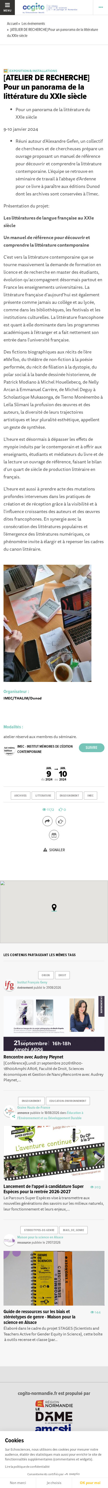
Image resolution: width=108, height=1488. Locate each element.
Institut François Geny (32, 982)
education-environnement (67, 1101)
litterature (43, 796)
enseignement (69, 796)
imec (90, 796)
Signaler (56, 850)
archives (20, 796)
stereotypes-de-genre (39, 1230)
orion (46, 975)
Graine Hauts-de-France (33, 1107)
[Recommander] (61, 821)
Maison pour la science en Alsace (40, 1237)
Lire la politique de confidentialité (27, 1466)
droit (62, 975)
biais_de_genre (73, 1230)
